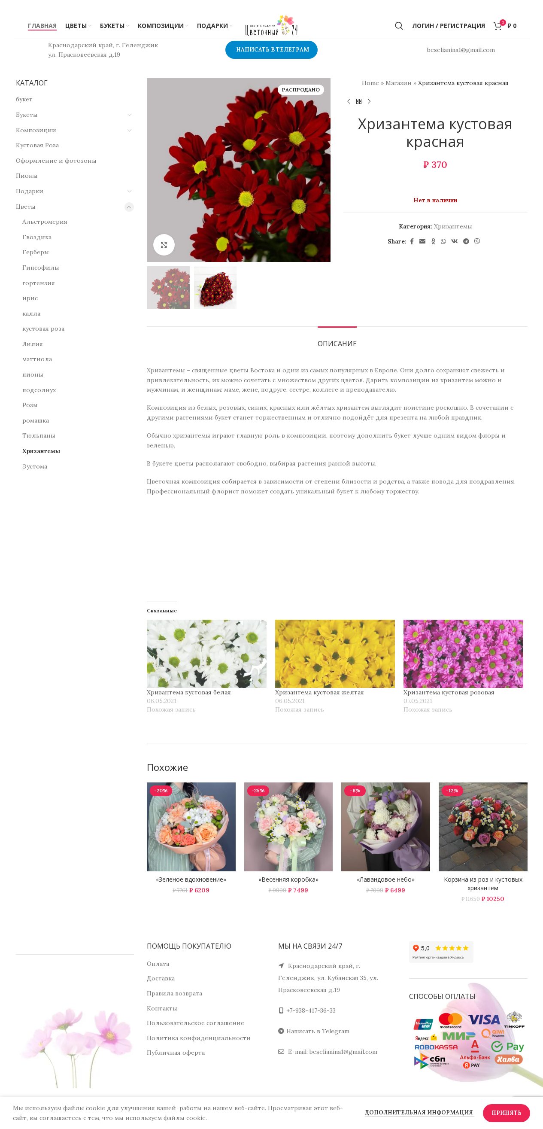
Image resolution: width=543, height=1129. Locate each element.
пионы (32, 374)
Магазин (398, 83)
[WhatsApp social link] (443, 241)
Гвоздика (37, 237)
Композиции (36, 130)
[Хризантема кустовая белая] (207, 654)
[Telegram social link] (466, 241)
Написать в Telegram (317, 1031)
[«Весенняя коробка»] (288, 826)
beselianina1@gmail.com (343, 1052)
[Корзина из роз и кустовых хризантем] (483, 826)
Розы (30, 405)
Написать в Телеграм (272, 49)
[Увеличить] (164, 245)
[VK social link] (455, 241)
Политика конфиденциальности (199, 1038)
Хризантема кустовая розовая (448, 692)
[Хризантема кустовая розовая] (463, 654)
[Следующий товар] (369, 101)
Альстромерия (44, 221)
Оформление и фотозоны (56, 160)
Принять (506, 1113)
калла (31, 313)
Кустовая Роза (37, 145)
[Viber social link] (477, 241)
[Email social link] (422, 241)
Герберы (35, 252)
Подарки (29, 191)
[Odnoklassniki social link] (433, 241)
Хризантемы (41, 451)
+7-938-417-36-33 (311, 1010)
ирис (30, 298)
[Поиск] (399, 25)
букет (24, 99)
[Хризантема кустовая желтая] (335, 654)
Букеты (27, 115)
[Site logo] (272, 25)
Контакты (162, 1008)
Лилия (32, 344)
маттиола (37, 359)
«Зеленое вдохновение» (191, 879)
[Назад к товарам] (359, 101)
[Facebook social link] (411, 241)
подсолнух (39, 390)
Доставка (161, 978)
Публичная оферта (176, 1052)
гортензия (38, 283)
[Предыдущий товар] (348, 101)
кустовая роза (43, 328)
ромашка (35, 420)
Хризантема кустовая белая (189, 692)
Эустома (34, 466)
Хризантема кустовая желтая (319, 692)
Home (370, 83)
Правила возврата (174, 993)
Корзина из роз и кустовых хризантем (483, 883)
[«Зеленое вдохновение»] (191, 826)
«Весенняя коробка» (288, 879)
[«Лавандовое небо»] (385, 826)
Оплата (158, 964)
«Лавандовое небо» (386, 879)
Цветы (26, 206)
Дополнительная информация (419, 1112)
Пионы (27, 176)
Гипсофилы (40, 267)
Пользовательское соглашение (195, 1023)
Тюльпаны (38, 435)
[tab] (337, 339)
